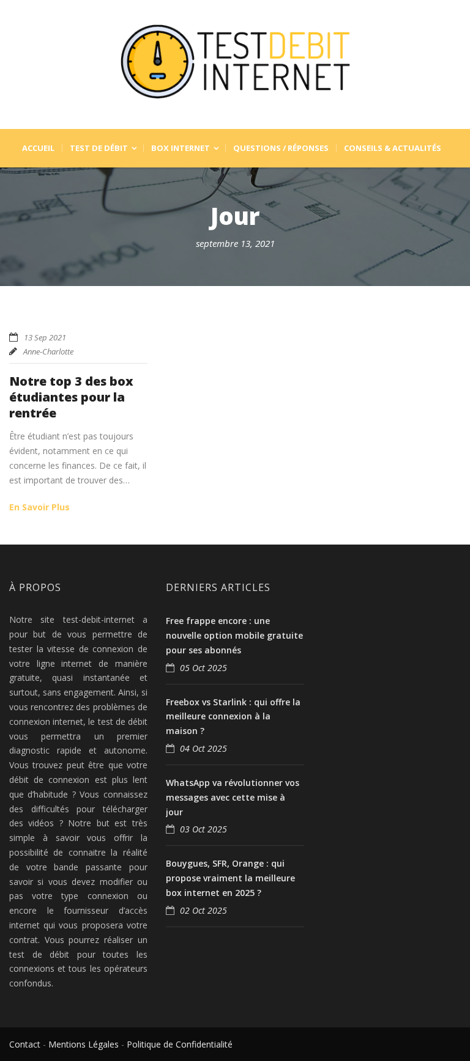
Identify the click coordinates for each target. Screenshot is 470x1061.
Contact (24, 1044)
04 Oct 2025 (203, 748)
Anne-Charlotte (48, 351)
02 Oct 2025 (203, 910)
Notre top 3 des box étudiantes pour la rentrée (71, 397)
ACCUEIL (38, 148)
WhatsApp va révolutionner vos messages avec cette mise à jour (232, 797)
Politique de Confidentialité (180, 1044)
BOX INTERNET (180, 148)
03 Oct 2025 (203, 829)
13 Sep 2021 (45, 337)
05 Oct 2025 (203, 668)
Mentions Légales (83, 1044)
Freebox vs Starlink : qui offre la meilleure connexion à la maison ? (233, 716)
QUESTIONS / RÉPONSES (281, 148)
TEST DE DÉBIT (99, 148)
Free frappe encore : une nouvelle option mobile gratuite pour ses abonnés (234, 635)
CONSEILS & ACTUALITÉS (392, 148)
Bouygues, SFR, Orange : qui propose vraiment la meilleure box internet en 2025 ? (230, 877)
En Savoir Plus (39, 507)
